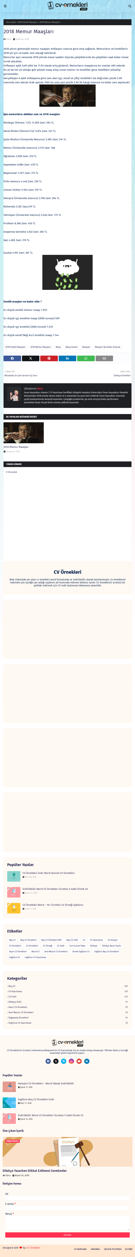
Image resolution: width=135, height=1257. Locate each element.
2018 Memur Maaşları (40, 347)
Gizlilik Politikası (112, 1249)
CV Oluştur (113, 940)
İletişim (128, 1249)
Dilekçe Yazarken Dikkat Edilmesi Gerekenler (35, 1171)
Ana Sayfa (11, 22)
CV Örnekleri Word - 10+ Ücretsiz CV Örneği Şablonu (52, 904)
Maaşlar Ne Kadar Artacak (107, 347)
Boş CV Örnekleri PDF (51, 940)
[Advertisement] (67, 629)
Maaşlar (86, 347)
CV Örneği (47, 946)
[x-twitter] (56, 1061)
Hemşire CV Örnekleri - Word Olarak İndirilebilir (46, 1083)
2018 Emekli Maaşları (28, 22)
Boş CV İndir (72, 940)
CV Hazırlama (96, 940)
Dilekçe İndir (68, 1002)
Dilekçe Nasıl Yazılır (111, 946)
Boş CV (12, 940)
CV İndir (61, 946)
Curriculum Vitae (77, 946)
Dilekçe (93, 946)
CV (84, 940)
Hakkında (95, 1249)
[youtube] (79, 1061)
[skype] (63, 1061)
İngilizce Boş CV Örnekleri (106, 951)
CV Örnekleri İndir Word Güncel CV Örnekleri (48, 873)
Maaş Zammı (72, 347)
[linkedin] (86, 1061)
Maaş (58, 347)
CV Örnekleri (32, 946)
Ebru (9, 39)
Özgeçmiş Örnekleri (68, 1017)
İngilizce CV (14, 957)
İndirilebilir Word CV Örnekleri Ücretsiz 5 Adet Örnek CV (55, 889)
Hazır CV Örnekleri (18, 951)
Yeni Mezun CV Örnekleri (56, 951)
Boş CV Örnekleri (28, 940)
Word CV (35, 951)
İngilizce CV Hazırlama (35, 957)
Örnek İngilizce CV (81, 951)
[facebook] (48, 1061)
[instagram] (71, 1061)
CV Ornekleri (15, 946)
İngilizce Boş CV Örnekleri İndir (36, 1099)
